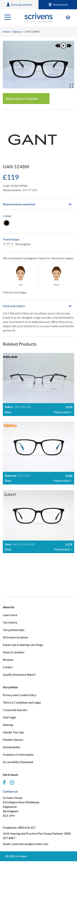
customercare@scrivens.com (29, 844)
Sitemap (8, 724)
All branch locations (15, 637)
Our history (10, 622)
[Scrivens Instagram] (12, 783)
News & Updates (13, 652)
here (23, 292)
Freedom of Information (18, 754)
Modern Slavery (13, 739)
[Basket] (68, 17)
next (69, 46)
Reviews (8, 659)
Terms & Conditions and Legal (22, 702)
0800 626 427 (27, 827)
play (63, 46)
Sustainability (11, 747)
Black (6, 223)
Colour (7, 216)
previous (57, 46)
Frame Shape (11, 239)
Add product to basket (22, 98)
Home (6, 31)
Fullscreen (71, 85)
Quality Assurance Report (19, 674)
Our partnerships (13, 630)
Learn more (10, 615)
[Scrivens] (38, 17)
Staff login (9, 717)
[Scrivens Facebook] (4, 783)
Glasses (17, 31)
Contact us (10, 791)
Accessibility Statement (18, 762)
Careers (8, 667)
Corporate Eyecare (15, 710)
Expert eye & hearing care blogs (23, 644)
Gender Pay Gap (13, 732)
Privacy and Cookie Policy (19, 695)
